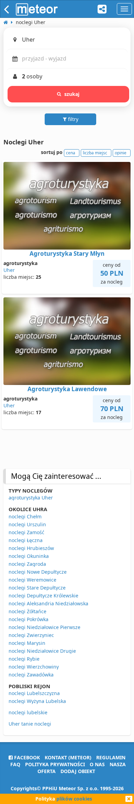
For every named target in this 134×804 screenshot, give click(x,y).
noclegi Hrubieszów (31, 548)
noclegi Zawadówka (31, 674)
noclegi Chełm (25, 516)
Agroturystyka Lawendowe (67, 389)
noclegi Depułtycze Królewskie (43, 595)
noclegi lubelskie (28, 712)
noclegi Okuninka (29, 556)
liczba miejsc (95, 153)
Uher (9, 270)
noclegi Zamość (26, 532)
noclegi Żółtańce (27, 611)
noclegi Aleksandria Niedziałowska (48, 603)
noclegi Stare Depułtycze (37, 587)
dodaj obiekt (77, 771)
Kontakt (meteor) (68, 757)
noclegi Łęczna (26, 540)
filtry (72, 119)
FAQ (15, 764)
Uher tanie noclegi (30, 723)
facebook (26, 757)
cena (70, 153)
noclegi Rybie (24, 659)
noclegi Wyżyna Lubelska (37, 701)
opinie (120, 153)
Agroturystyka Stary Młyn (67, 253)
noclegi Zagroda (27, 564)
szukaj (72, 94)
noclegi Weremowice (32, 579)
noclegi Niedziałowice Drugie (42, 651)
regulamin (110, 757)
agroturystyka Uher (31, 497)
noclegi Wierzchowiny (34, 666)
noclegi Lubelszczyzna (34, 693)
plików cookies (74, 798)
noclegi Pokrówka (28, 619)
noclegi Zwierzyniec (31, 635)
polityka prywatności (55, 764)
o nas (97, 764)
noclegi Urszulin (27, 524)
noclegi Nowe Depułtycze (38, 572)
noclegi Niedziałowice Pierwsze (44, 627)
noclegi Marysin (27, 643)
